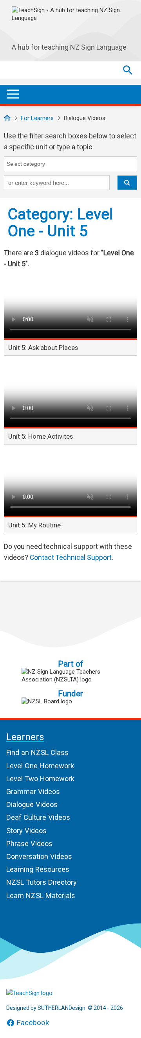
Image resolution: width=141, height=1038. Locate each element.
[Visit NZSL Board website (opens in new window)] (70, 701)
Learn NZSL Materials (40, 895)
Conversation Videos (39, 856)
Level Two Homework (40, 778)
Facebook (32, 1022)
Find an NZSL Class (37, 752)
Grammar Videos (33, 791)
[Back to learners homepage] (70, 22)
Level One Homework (40, 766)
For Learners (37, 118)
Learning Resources (37, 869)
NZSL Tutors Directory (41, 882)
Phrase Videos (29, 843)
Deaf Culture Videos (38, 817)
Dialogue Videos (32, 804)
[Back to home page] (45, 993)
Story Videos (26, 830)
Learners (25, 737)
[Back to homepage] (7, 118)
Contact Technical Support (71, 557)
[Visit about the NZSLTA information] (70, 675)
